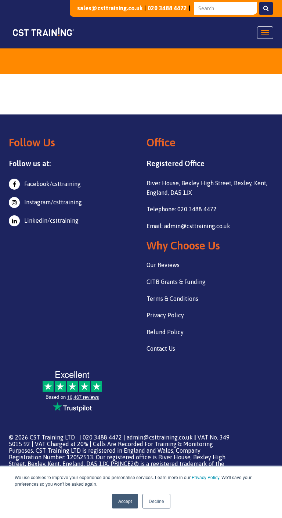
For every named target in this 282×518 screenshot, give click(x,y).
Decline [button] (156, 501)
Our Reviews (163, 265)
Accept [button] (125, 501)
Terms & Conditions (172, 298)
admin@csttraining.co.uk (160, 437)
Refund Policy (165, 332)
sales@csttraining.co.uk (109, 8)
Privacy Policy (205, 477)
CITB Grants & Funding (176, 281)
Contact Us (161, 348)
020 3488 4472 (167, 8)
